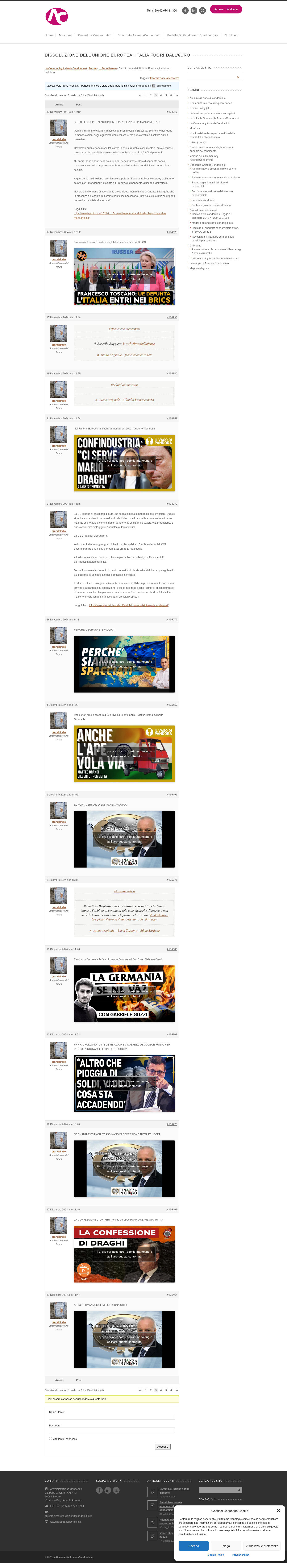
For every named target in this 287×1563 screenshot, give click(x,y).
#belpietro (98, 919)
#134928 (172, 232)
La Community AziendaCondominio (66, 68)
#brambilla (139, 343)
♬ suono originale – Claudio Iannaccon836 (124, 399)
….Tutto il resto (108, 68)
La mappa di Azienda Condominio (209, 263)
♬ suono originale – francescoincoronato (124, 354)
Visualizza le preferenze (262, 1546)
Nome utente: (57, 1412)
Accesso (162, 1446)
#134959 (172, 418)
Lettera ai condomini (203, 200)
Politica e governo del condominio (211, 205)
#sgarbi (127, 343)
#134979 (172, 504)
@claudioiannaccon (124, 384)
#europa (111, 919)
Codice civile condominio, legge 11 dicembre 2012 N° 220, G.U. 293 (212, 215)
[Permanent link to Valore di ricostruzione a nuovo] (152, 1536)
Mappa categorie (199, 268)
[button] (278, 1511)
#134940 (172, 373)
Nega (226, 1546)
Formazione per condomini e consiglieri (212, 113)
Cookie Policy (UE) (200, 108)
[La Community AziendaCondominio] (57, 25)
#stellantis (133, 919)
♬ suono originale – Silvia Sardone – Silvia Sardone (124, 930)
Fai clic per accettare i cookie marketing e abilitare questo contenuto (124, 277)
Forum (93, 68)
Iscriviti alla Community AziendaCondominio (215, 118)
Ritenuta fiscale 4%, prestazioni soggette (171, 1521)
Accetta (193, 1546)
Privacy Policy (241, 1554)
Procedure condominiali (94, 35)
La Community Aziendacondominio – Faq (215, 258)
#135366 (172, 949)
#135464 (172, 1295)
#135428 (172, 1124)
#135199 (172, 794)
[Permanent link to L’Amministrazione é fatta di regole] (152, 1492)
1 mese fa (141, 85)
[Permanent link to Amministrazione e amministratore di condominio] (152, 1505)
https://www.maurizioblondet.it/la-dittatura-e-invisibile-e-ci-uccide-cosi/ (129, 605)
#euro (151, 343)
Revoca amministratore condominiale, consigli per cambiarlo (213, 238)
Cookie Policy (216, 1554)
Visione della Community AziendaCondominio (204, 157)
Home (49, 35)
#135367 (172, 1034)
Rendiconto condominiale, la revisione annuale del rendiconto (212, 149)
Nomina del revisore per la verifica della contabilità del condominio (212, 135)
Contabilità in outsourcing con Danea (211, 103)
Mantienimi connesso (65, 1439)
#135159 (172, 705)
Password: (55, 1425)
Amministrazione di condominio (208, 98)
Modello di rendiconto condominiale (193, 35)
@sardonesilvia (124, 891)
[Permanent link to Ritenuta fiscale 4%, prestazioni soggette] (152, 1522)
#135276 (172, 880)
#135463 (172, 1209)
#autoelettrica (159, 915)
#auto (121, 919)
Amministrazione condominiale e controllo (216, 177)
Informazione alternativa (164, 78)
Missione (65, 35)
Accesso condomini (226, 9)
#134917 (172, 112)
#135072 (172, 619)
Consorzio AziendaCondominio (139, 35)
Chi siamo (232, 35)
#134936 (172, 317)
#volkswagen (148, 919)
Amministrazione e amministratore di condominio (170, 1506)
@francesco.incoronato (124, 328)
